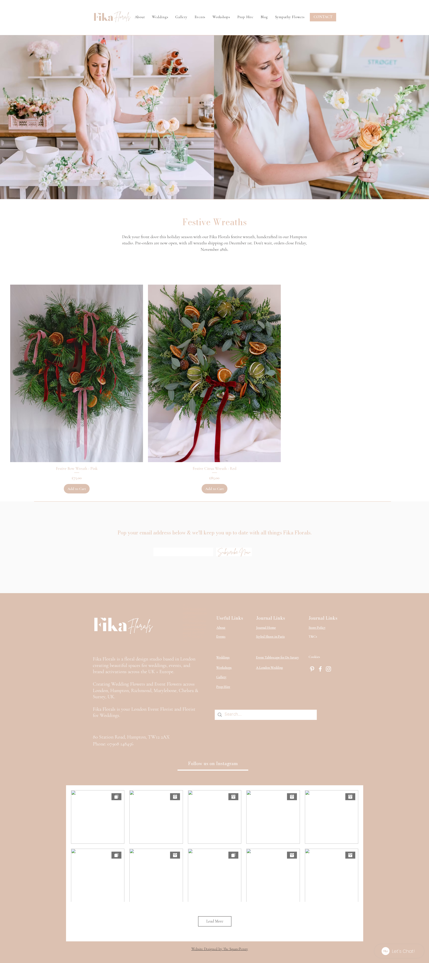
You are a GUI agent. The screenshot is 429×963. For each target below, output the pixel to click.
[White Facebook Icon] (320, 668)
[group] (214, 389)
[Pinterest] (312, 668)
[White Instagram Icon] (328, 668)
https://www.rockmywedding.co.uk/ (195, 612)
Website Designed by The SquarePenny (219, 949)
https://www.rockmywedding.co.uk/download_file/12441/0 (194, 626)
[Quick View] (76, 373)
